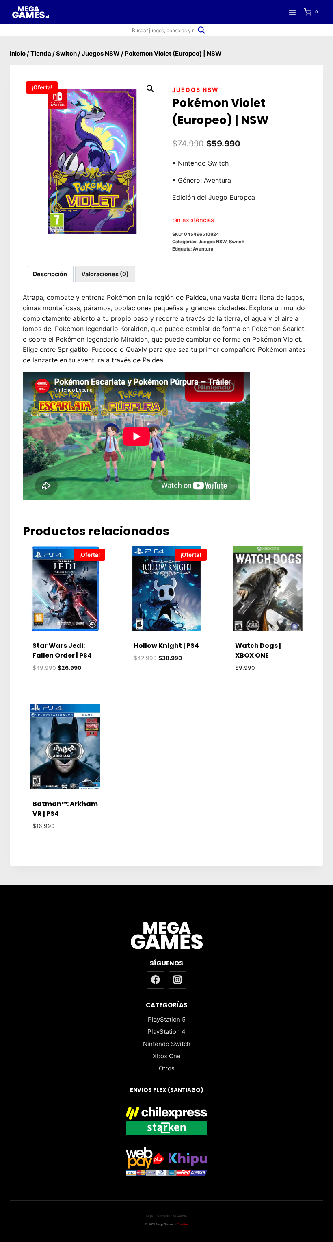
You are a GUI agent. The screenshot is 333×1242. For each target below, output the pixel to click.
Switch (236, 241)
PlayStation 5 (167, 1019)
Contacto (163, 1216)
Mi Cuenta (180, 1216)
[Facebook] (155, 980)
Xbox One (167, 1056)
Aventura (203, 249)
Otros (167, 1068)
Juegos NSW (195, 89)
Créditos (182, 1224)
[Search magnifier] (201, 30)
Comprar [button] (166, 682)
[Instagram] (177, 980)
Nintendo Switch (166, 1044)
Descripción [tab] (50, 273)
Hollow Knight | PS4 (166, 645)
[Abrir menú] (292, 12)
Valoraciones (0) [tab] (105, 273)
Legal (150, 1216)
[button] (150, 88)
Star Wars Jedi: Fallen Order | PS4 (62, 650)
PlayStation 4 (166, 1031)
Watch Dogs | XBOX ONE (258, 650)
